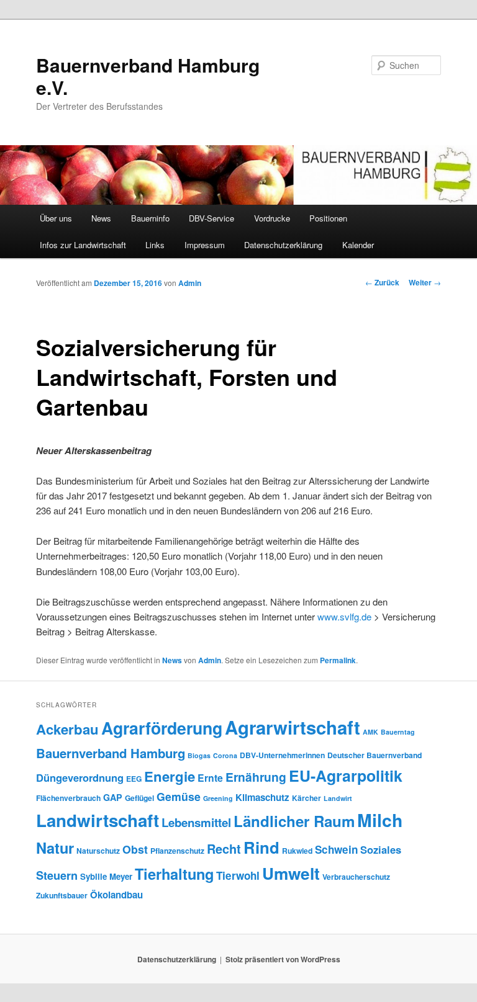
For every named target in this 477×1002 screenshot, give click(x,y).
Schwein (336, 849)
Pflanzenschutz (177, 850)
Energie (169, 776)
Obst (135, 849)
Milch (379, 820)
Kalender (358, 245)
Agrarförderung (161, 728)
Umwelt (291, 873)
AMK (370, 731)
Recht (224, 848)
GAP (112, 797)
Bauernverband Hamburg (110, 753)
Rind (261, 847)
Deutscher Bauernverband (374, 755)
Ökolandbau (116, 894)
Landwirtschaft (97, 820)
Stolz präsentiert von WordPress (282, 959)
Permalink (338, 660)
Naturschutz (98, 850)
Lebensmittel (196, 822)
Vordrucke (272, 218)
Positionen (328, 218)
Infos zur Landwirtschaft (83, 245)
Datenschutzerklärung (283, 245)
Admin (189, 283)
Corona (225, 755)
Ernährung (255, 776)
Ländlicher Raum (294, 820)
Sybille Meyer (106, 876)
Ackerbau (67, 729)
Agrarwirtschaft (292, 727)
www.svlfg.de (344, 616)
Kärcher (306, 797)
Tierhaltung (174, 873)
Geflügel (139, 797)
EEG (134, 778)
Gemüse (179, 796)
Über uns (56, 218)
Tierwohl (238, 875)
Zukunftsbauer (62, 895)
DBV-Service (211, 218)
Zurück (382, 282)
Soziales (380, 849)
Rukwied (297, 850)
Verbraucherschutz (356, 876)
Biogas (199, 755)
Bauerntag (398, 731)
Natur (55, 847)
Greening (218, 798)
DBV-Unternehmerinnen (282, 755)
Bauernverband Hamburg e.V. (148, 76)
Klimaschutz (262, 797)
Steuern (57, 875)
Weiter (425, 282)
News (101, 218)
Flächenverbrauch (68, 797)
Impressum (204, 245)
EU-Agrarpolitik (345, 775)
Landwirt (338, 798)
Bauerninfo (150, 218)
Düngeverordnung (80, 777)
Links (155, 245)
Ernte (210, 778)
